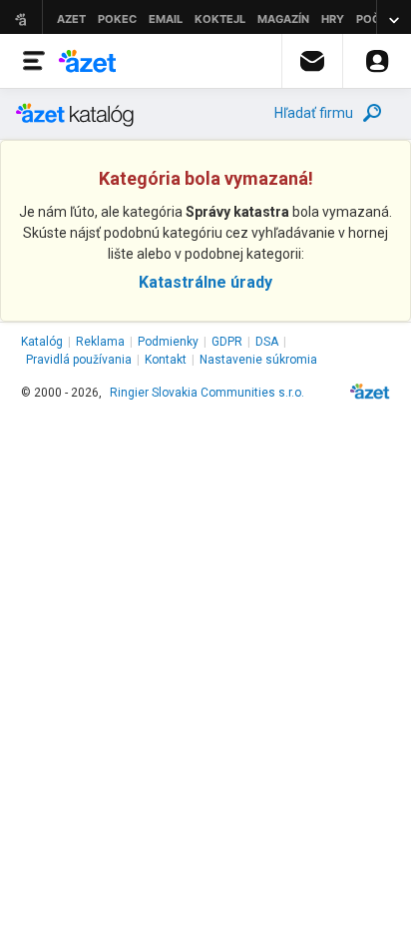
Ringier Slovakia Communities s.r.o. (207, 393)
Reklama (100, 342)
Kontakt (166, 360)
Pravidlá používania (79, 360)
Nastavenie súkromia (258, 360)
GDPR (226, 342)
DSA (266, 342)
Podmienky (168, 342)
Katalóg (42, 342)
